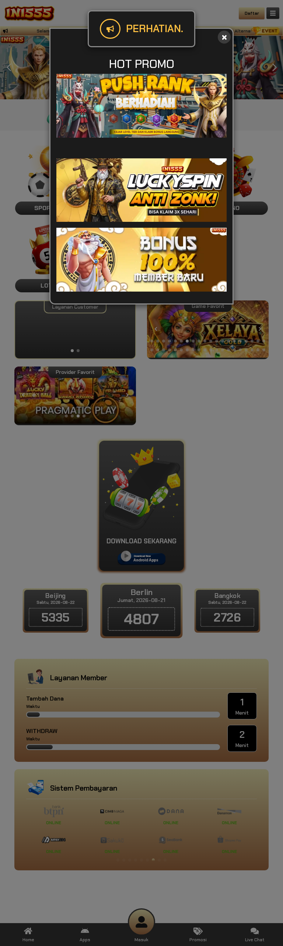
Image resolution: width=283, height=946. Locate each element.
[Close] (224, 37)
